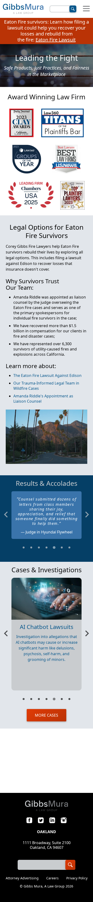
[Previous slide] (6, 514)
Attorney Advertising (22, 878)
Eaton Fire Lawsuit (56, 39)
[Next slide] (86, 514)
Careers (52, 878)
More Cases (46, 715)
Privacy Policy (77, 878)
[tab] (24, 547)
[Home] (23, 9)
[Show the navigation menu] (86, 9)
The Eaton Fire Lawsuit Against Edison (47, 375)
